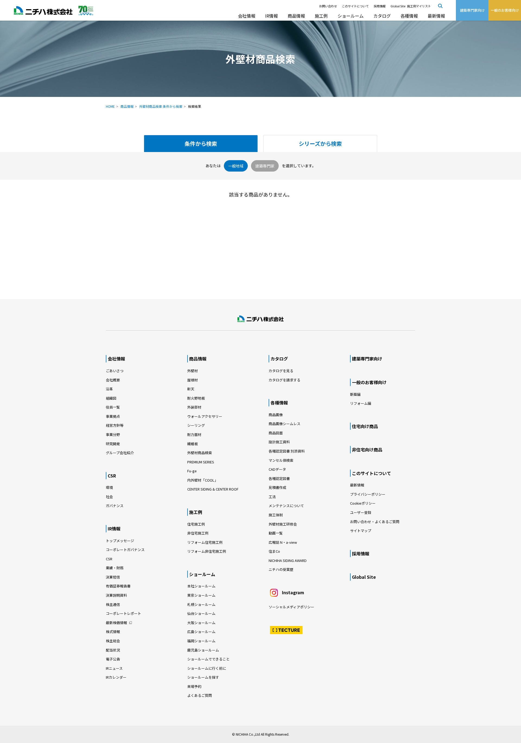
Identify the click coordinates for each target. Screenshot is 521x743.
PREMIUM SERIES (200, 461)
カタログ (382, 15)
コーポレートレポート (123, 613)
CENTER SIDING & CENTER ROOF (213, 489)
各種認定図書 (279, 478)
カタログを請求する (284, 379)
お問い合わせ (328, 6)
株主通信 (113, 604)
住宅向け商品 (365, 426)
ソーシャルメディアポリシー (291, 606)
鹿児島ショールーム (203, 650)
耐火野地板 (196, 398)
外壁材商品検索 (199, 452)
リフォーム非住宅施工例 (206, 551)
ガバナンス (114, 505)
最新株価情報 (116, 622)
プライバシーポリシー (367, 494)
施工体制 (276, 514)
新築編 (355, 394)
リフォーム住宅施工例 (205, 542)
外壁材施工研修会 (283, 524)
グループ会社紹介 (120, 452)
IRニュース (114, 668)
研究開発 (113, 443)
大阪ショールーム (201, 622)
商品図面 (276, 432)
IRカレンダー (116, 677)
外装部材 (194, 407)
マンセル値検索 (281, 460)
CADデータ (277, 469)
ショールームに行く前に (206, 668)
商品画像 (276, 414)
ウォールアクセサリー (204, 416)
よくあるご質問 (199, 695)
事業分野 (113, 434)
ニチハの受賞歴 (281, 569)
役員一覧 (113, 407)
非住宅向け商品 (367, 449)
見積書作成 (277, 487)
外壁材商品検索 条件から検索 (160, 106)
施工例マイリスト (419, 6)
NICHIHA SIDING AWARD (288, 560)
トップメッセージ (120, 540)
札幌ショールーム (201, 604)
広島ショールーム (201, 631)
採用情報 (380, 6)
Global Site (397, 6)
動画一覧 (277, 533)
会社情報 (246, 15)
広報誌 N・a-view (283, 542)
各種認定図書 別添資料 (287, 451)
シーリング (196, 425)
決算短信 (113, 577)
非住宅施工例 (197, 533)
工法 (272, 496)
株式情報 (113, 631)
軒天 (190, 388)
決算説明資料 (116, 595)
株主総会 (113, 640)
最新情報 (436, 15)
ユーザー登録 (360, 512)
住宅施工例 (196, 524)
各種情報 (409, 15)
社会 (109, 496)
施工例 (321, 15)
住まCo (274, 551)
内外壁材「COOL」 (202, 480)
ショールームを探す (203, 677)
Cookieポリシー (363, 503)
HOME (110, 106)
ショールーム (351, 15)
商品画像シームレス (284, 423)
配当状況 (113, 650)
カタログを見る (281, 370)
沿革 (109, 388)
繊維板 (192, 443)
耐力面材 (194, 434)
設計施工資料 (279, 441)
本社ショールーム (201, 586)
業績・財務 (114, 567)
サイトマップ (360, 530)
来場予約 (194, 686)
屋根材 (192, 379)
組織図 (111, 398)
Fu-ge (192, 470)
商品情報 (296, 15)
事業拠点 (113, 416)
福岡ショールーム (201, 640)
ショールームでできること (208, 659)
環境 (109, 487)
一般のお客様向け (369, 382)
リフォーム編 (360, 403)
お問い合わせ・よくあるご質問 (374, 521)
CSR (112, 475)
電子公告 (113, 659)
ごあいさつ (114, 370)
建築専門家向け (367, 358)
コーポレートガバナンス (125, 549)
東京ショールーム (201, 595)
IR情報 (271, 15)
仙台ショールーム (201, 613)
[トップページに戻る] (260, 319)
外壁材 (192, 370)
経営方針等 (114, 425)
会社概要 (113, 379)
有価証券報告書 (118, 586)
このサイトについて (355, 6)
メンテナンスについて (286, 505)
